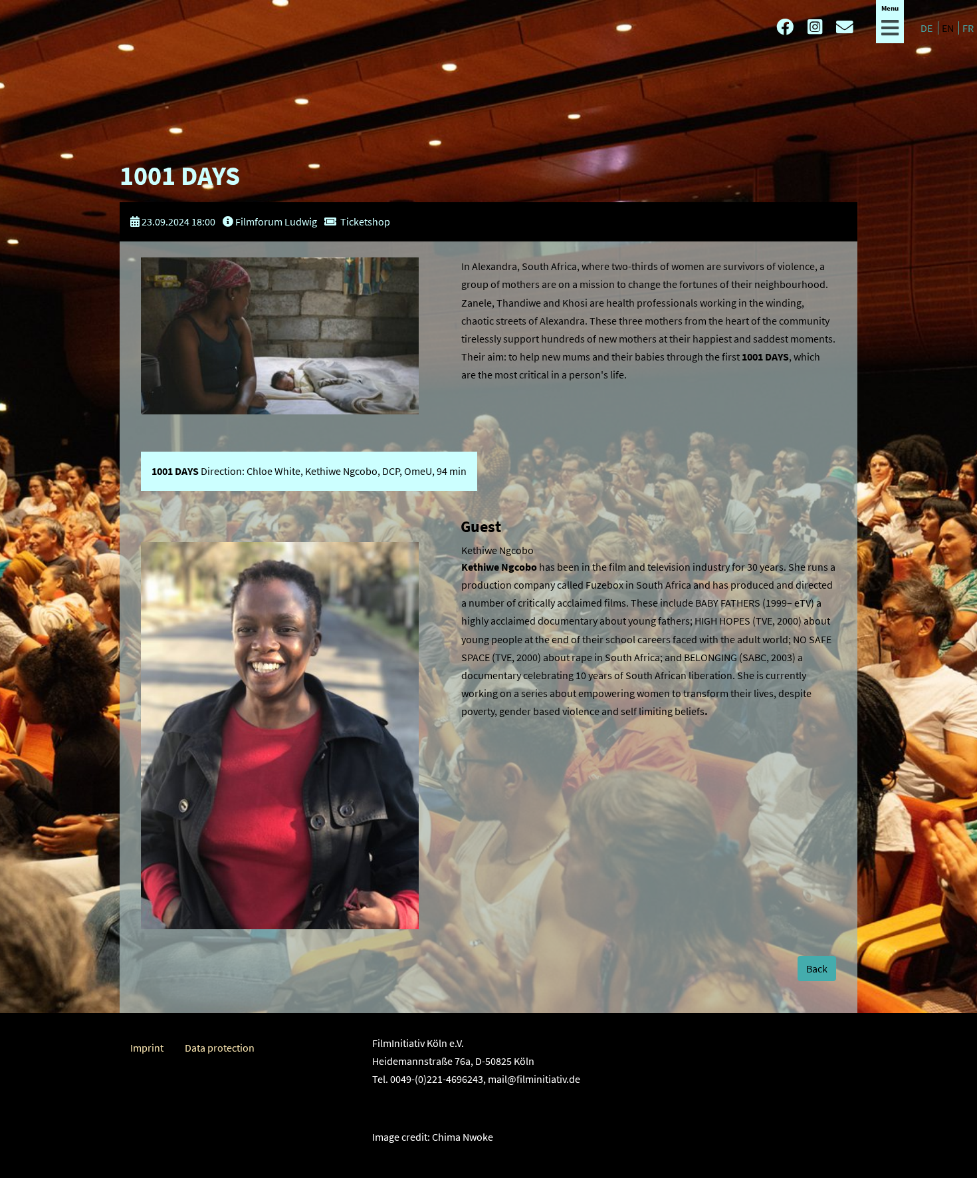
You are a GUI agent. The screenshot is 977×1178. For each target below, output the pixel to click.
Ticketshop (365, 221)
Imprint (146, 1047)
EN (949, 28)
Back (816, 968)
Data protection (220, 1047)
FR (968, 28)
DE (927, 28)
